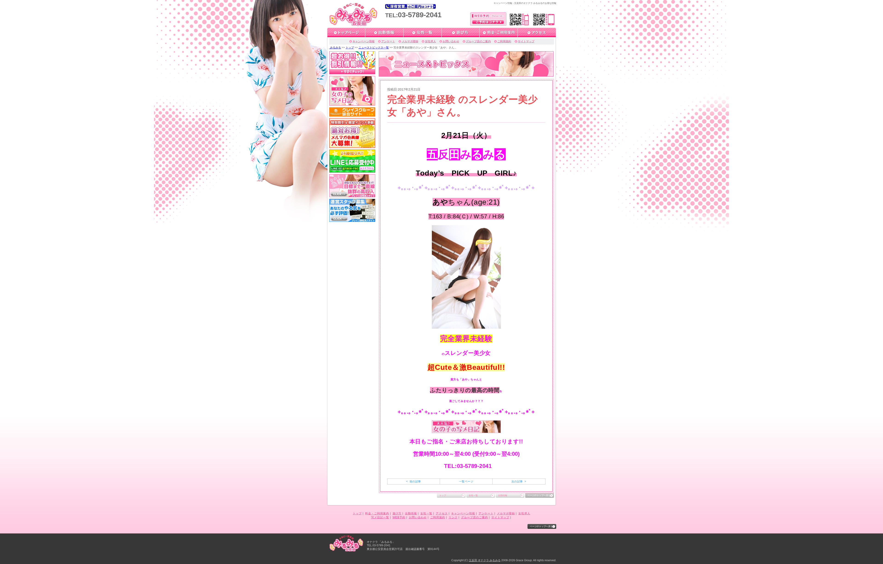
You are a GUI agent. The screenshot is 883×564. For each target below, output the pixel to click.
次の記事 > (518, 481)
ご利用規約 (504, 41)
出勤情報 (502, 495)
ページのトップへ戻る (539, 495)
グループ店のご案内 (478, 41)
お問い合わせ (451, 41)
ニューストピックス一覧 (373, 47)
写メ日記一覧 (380, 517)
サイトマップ (526, 41)
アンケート (388, 41)
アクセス (442, 513)
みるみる (335, 47)
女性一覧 (473, 495)
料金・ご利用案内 (377, 513)
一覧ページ (466, 481)
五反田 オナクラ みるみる (485, 560)
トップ (350, 47)
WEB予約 (399, 517)
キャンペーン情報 (364, 41)
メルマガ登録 (410, 41)
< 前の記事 (413, 481)
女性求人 (430, 41)
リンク (453, 517)
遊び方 (397, 513)
